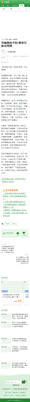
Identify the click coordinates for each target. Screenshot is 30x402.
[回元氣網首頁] (6, 2)
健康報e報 (16, 385)
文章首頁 (17, 395)
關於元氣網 (8, 392)
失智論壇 (15, 6)
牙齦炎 (19, 106)
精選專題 (22, 392)
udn (2, 39)
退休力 (12, 395)
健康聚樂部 (15, 392)
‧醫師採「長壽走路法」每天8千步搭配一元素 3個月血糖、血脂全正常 (15, 213)
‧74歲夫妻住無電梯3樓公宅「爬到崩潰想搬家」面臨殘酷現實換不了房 (14, 204)
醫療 (21, 6)
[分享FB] (4, 9)
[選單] (28, 2)
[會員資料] (25, 2)
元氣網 (6, 39)
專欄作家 (24, 395)
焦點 (2, 6)
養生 (8, 6)
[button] (27, 5)
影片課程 (4, 291)
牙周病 (7, 224)
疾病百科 (6, 395)
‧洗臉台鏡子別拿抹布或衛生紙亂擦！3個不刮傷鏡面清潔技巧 (15, 196)
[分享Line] (11, 9)
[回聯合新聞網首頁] (2, 2)
